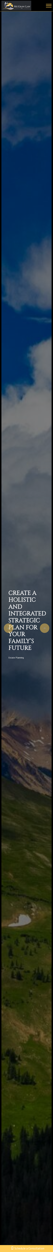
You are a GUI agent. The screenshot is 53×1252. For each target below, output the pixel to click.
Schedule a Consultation (29, 1248)
